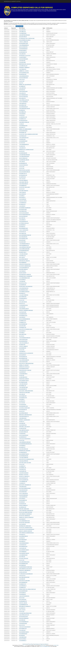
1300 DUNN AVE (22, 306)
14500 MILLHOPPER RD (23, 460)
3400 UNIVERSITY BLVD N (24, 549)
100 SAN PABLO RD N (23, 377)
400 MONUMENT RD (23, 163)
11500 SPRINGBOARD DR (24, 45)
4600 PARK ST (21, 332)
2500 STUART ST (22, 330)
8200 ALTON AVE (22, 240)
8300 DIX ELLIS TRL (23, 283)
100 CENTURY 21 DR (23, 117)
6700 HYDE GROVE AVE (23, 448)
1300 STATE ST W (22, 469)
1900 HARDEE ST (22, 219)
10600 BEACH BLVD (22, 486)
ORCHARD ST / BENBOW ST (24, 67)
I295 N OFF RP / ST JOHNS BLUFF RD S (26, 459)
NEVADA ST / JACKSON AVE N (24, 419)
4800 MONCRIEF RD (23, 409)
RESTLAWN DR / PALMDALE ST (25, 606)
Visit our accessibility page (44, 646)
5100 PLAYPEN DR (22, 199)
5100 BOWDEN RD (22, 284)
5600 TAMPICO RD (22, 233)
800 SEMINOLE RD (22, 507)
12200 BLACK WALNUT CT (24, 416)
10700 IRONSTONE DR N (23, 288)
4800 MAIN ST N (22, 127)
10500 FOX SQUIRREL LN (24, 342)
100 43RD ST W (22, 146)
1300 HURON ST (22, 317)
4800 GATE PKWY (22, 325)
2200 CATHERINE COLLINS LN (24, 40)
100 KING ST (21, 123)
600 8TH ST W (21, 151)
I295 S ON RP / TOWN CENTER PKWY (26, 390)
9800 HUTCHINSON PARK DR (24, 171)
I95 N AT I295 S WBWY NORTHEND (25, 512)
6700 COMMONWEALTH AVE (24, 520)
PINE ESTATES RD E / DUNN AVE (25, 370)
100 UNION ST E (22, 608)
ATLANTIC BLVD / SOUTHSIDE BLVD (25, 286)
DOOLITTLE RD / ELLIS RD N (24, 170)
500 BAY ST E (21, 421)
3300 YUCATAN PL (22, 524)
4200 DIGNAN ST (22, 519)
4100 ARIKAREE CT (22, 640)
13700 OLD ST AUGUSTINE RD (24, 438)
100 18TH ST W (22, 142)
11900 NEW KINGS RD (23, 383)
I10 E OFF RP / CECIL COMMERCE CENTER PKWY (28, 134)
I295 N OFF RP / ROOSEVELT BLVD (25, 329)
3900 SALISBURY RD (23, 500)
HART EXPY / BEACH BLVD (24, 508)
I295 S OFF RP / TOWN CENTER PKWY (26, 363)
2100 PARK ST (21, 195)
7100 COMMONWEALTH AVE (24, 277)
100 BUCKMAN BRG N (23, 373)
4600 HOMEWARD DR (23, 582)
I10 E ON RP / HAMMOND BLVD (25, 265)
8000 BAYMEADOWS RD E (24, 250)
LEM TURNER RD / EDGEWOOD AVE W (26, 532)
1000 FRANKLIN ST (22, 69)
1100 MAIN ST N (22, 483)
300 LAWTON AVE (22, 176)
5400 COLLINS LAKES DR (24, 212)
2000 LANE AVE (22, 394)
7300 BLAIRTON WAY (23, 623)
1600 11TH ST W (22, 609)
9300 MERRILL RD (22, 467)
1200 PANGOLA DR (22, 135)
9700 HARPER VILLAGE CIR (24, 291)
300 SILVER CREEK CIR (23, 431)
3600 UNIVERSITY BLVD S (24, 380)
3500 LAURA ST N (22, 98)
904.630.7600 (56, 645)
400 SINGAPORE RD (23, 452)
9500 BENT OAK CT (22, 252)
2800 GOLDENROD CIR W (24, 72)
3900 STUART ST (22, 197)
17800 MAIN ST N (22, 147)
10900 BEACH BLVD (22, 418)
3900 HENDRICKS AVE (23, 546)
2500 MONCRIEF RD (23, 389)
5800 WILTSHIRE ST (22, 50)
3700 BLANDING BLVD (23, 141)
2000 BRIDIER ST (22, 224)
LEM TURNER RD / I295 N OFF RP (25, 568)
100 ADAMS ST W (22, 587)
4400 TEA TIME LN (22, 638)
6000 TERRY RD (22, 218)
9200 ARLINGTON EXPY (23, 616)
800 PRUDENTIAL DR (23, 175)
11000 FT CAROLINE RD (23, 229)
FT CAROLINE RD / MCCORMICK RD (26, 573)
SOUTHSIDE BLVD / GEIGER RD (25, 274)
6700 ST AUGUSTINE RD (23, 435)
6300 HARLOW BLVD (23, 539)
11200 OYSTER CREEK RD (24, 359)
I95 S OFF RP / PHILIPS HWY (24, 522)
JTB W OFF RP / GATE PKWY (24, 392)
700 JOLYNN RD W (22, 404)
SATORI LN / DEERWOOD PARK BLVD (26, 310)
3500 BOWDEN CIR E (23, 397)
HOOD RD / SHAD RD (23, 602)
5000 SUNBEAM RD (22, 262)
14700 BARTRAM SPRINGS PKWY (25, 613)
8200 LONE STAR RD (23, 301)
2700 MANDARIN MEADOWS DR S (25, 443)
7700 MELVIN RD (22, 433)
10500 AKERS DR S (22, 103)
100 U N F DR (21, 81)
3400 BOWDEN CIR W (23, 315)
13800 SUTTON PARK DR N (24, 596)
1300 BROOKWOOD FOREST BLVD (25, 566)
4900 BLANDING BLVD (23, 130)
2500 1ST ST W (22, 625)
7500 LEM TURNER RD (23, 180)
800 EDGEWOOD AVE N (23, 289)
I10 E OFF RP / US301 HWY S (24, 187)
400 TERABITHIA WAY (23, 382)
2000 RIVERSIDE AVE (23, 324)
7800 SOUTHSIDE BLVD (23, 164)
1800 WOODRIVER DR (23, 48)
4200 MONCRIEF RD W (23, 406)
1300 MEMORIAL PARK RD (24, 159)
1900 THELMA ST (22, 271)
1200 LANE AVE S (22, 53)
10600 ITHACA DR (22, 192)
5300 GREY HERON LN (23, 269)
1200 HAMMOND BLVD (23, 555)
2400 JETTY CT (22, 303)
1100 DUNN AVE (22, 281)
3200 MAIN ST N (22, 226)
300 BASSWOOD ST (22, 436)
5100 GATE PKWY (22, 62)
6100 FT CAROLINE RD (23, 493)
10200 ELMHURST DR (23, 496)
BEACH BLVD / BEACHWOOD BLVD (25, 414)
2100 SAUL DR (21, 537)
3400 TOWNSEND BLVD (23, 94)
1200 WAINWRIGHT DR (23, 604)
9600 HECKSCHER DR (23, 341)
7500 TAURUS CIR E (23, 211)
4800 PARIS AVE (22, 620)
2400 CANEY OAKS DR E (23, 190)
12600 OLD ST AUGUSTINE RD (24, 626)
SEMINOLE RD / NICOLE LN (24, 366)
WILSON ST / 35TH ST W (23, 474)
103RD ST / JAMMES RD (23, 41)
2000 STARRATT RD (22, 628)
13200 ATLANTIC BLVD (23, 339)
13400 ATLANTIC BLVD (23, 91)
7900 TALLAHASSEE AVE (23, 479)
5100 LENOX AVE (22, 630)
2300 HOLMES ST (22, 592)
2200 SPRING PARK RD (23, 259)
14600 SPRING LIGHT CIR (24, 99)
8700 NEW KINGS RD (23, 153)
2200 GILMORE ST (22, 354)
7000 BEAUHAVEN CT (23, 298)
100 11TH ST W (22, 402)
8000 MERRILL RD (22, 385)
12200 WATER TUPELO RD (24, 122)
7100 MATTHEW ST (22, 57)
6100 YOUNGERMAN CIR (23, 621)
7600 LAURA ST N (22, 93)
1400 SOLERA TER (22, 471)
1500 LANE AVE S (22, 29)
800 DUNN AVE (22, 501)
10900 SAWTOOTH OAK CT (24, 430)
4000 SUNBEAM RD (22, 551)
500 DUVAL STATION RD (23, 558)
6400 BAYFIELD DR (22, 74)
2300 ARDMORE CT (22, 585)
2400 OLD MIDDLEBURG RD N (24, 214)
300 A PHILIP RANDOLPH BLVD (25, 488)
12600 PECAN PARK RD (23, 183)
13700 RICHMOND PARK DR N (24, 337)
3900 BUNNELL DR (22, 132)
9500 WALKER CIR (22, 503)
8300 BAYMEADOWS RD (23, 455)
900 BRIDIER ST (22, 110)
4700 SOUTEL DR (22, 231)
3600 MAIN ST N (22, 293)
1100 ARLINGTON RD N (23, 305)
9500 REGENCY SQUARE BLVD (24, 207)
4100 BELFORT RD (22, 428)
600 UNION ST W (22, 204)
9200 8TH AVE (21, 597)
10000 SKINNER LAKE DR (24, 308)
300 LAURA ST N (22, 447)
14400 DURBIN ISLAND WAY (24, 248)
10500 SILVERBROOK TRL (24, 245)
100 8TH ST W (21, 115)
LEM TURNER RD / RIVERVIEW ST (25, 513)
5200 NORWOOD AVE (23, 358)
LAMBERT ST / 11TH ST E (24, 70)
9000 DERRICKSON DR (23, 106)
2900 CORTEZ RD (22, 194)
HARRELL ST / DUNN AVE (23, 365)
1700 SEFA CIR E (22, 139)
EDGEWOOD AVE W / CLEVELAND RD (26, 353)
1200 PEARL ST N (22, 255)
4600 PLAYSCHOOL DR (23, 478)
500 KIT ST (21, 82)
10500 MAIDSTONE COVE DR (24, 108)
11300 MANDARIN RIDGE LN (24, 243)
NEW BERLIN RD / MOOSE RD (24, 450)
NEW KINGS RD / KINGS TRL (24, 260)
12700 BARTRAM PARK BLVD (24, 154)
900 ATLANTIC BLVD (23, 209)
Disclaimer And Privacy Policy (28, 644)
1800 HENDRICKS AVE (23, 125)
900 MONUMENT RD (23, 52)
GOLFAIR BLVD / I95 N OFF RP (24, 55)
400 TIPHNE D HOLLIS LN (24, 223)
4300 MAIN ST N (22, 534)
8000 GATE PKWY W (23, 36)
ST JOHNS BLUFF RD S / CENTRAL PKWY (26, 38)
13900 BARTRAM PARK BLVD (24, 34)
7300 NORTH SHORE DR (23, 472)
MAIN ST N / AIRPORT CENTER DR (25, 531)
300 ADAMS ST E (22, 466)
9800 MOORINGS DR (23, 356)
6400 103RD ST (22, 257)
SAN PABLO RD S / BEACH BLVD (25, 525)
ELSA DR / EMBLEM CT (23, 505)
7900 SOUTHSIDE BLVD (23, 58)
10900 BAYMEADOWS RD (23, 76)
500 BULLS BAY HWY (23, 572)
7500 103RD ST (22, 161)
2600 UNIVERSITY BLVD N (24, 454)
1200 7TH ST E (22, 79)
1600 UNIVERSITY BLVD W (24, 553)
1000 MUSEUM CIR (22, 544)
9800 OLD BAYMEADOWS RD (24, 318)
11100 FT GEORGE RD (23, 101)
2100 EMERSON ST (22, 202)
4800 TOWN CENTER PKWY (24, 577)
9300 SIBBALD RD (22, 111)
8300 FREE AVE (22, 556)
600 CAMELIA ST (22, 86)
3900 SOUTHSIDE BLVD (23, 96)
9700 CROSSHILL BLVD (23, 238)
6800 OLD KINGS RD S (23, 46)
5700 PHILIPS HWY (22, 312)
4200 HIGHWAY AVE (22, 395)
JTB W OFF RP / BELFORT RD (24, 264)
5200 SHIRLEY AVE (22, 105)
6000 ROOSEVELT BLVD (23, 43)
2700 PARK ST (21, 399)
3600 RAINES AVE (22, 565)
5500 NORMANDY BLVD (23, 563)
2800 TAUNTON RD (22, 599)
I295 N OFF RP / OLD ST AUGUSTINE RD (26, 529)
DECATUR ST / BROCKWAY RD (24, 570)
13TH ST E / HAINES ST (23, 346)
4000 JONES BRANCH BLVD (24, 561)
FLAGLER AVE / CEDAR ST (24, 378)
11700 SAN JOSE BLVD (23, 253)
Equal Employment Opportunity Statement (41, 644)
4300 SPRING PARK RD (23, 536)
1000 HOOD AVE (22, 60)
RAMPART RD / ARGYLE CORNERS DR (26, 517)
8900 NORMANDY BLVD (23, 228)
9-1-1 (24, 645)
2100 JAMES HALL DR (23, 65)
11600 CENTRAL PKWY (23, 387)
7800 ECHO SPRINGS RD (23, 618)
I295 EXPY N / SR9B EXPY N (24, 476)
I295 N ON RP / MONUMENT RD (25, 484)
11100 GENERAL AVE (23, 481)
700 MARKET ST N (22, 118)
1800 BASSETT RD (22, 327)
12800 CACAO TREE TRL (23, 182)
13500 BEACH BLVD (22, 637)
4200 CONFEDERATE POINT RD (25, 235)
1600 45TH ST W (22, 575)
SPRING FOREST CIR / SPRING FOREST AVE (27, 589)
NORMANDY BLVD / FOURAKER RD (25, 276)
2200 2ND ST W (22, 89)
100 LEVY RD (21, 375)
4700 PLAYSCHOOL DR (23, 221)
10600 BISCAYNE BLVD (23, 490)
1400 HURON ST (22, 206)
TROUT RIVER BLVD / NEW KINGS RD (26, 510)
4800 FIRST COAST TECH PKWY (25, 462)
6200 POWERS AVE (22, 296)
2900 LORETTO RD (22, 334)
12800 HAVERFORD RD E (23, 137)
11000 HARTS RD (22, 88)
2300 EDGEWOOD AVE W (23, 368)
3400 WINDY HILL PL (23, 173)
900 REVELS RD (22, 344)
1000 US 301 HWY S (23, 200)
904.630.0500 (43, 645)
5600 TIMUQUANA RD (23, 236)
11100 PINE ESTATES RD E (24, 156)
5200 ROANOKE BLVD (23, 633)
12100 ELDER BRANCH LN (24, 267)
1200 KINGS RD (22, 578)
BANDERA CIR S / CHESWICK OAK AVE (26, 149)
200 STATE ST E (22, 401)
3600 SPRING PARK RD (23, 413)
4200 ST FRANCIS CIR (23, 158)
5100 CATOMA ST (22, 279)
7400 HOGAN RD (22, 113)
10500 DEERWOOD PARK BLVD (25, 247)
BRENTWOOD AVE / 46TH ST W (25, 64)
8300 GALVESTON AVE (23, 590)
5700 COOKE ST (22, 498)
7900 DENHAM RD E (23, 425)
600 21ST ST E (21, 411)
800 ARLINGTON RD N (23, 120)
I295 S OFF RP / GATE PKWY (24, 580)
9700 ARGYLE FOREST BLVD (24, 407)
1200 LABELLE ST (22, 31)
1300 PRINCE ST (22, 351)
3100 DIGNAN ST (22, 445)
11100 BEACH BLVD (22, 33)
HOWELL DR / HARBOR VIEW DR (25, 129)
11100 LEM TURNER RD (23, 294)
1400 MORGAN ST (22, 594)
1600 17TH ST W (22, 178)
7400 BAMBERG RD (22, 185)
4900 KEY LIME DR (22, 272)
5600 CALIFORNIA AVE (23, 216)
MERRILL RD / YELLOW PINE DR (25, 84)
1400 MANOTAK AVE (23, 313)
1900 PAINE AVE (22, 423)
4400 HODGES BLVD (23, 491)
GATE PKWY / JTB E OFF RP (24, 426)
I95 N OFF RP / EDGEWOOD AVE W (25, 527)
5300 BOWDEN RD (22, 348)
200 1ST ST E (21, 336)
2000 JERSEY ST (22, 541)
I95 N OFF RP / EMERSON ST (24, 515)
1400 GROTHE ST (22, 371)
